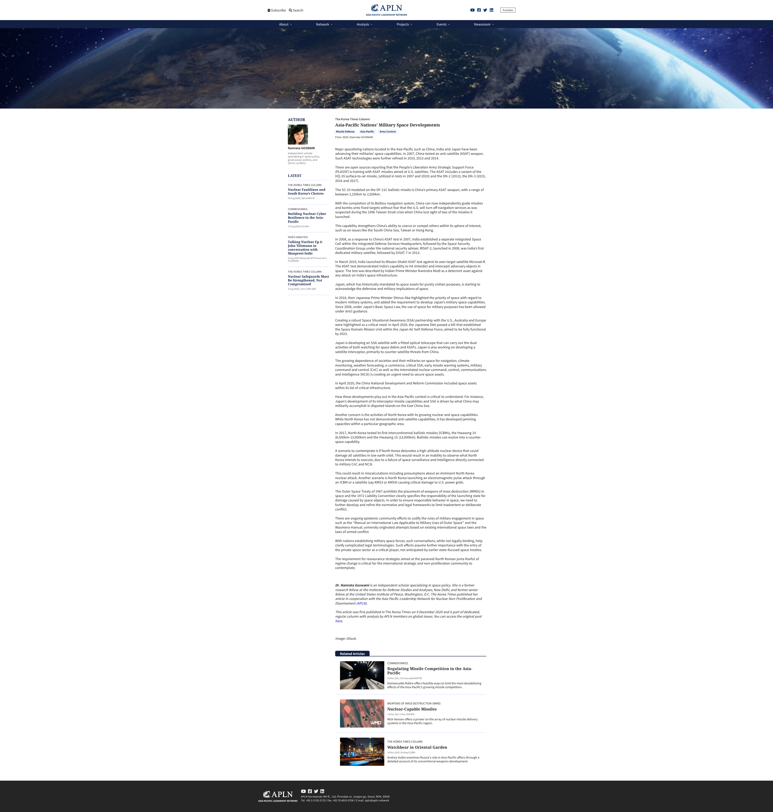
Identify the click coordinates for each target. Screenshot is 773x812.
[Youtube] (472, 10)
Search (297, 10)
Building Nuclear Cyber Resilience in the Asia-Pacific (307, 217)
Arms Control (388, 131)
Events (441, 24)
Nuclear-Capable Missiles (412, 709)
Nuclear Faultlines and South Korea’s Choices (306, 191)
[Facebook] (479, 10)
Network (322, 24)
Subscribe (278, 10)
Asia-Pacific (367, 131)
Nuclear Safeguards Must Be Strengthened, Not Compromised (308, 280)
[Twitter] (485, 10)
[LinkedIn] (491, 10)
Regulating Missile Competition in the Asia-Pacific (429, 670)
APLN (361, 603)
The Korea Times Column (352, 119)
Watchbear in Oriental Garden (417, 747)
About (283, 24)
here (338, 620)
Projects (403, 24)
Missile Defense (345, 131)
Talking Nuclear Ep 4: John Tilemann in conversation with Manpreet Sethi (305, 248)
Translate (507, 10)
